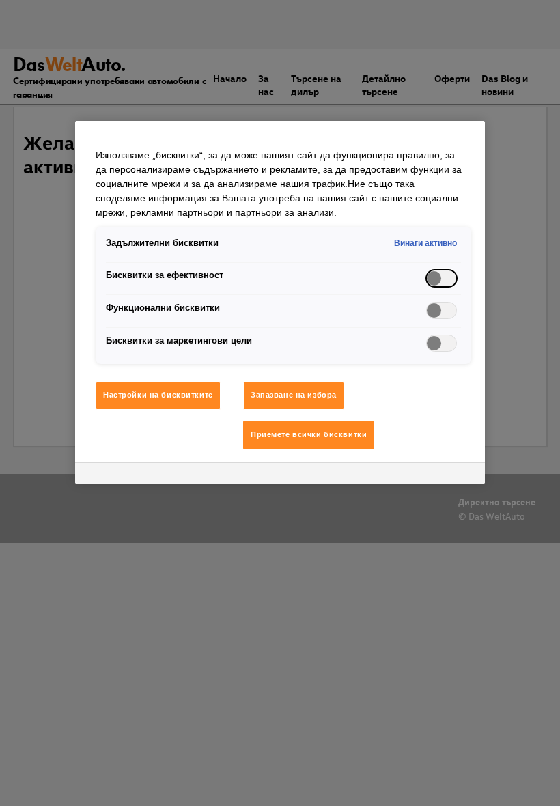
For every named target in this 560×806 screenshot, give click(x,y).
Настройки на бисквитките (158, 395)
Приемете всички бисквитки (309, 434)
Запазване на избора (294, 395)
